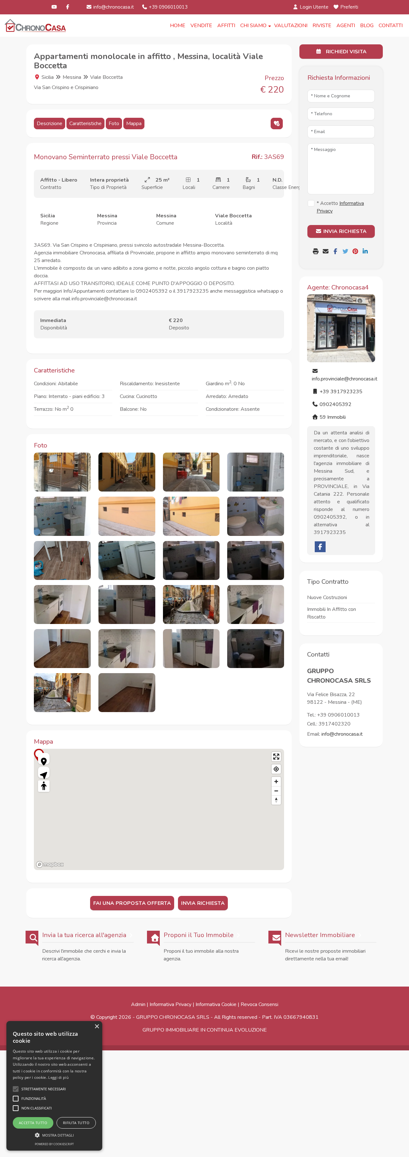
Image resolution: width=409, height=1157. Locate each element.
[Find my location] (276, 769)
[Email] (326, 251)
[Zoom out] (276, 790)
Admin (138, 1004)
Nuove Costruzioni (327, 597)
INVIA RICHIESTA (344, 231)
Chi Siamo (253, 25)
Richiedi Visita (345, 51)
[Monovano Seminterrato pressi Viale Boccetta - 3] (191, 472)
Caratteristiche (85, 123)
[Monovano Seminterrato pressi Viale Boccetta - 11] (191, 560)
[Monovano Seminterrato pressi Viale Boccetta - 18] (126, 648)
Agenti (345, 25)
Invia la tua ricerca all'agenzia (84, 935)
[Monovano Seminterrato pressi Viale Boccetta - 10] (126, 560)
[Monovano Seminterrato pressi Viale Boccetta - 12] (255, 560)
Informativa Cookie (216, 1004)
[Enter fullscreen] (276, 756)
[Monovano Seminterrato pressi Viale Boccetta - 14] (126, 604)
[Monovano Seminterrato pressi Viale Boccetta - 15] (191, 604)
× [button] (96, 1026)
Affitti (226, 25)
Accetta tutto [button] (33, 1122)
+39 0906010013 (168, 7)
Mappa (134, 123)
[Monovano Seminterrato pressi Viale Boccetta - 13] (62, 604)
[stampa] (316, 251)
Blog (367, 25)
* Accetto (340, 207)
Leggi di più (58, 1077)
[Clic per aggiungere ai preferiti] (277, 123)
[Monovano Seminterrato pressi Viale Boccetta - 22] (126, 692)
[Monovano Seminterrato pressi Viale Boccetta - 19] (191, 648)
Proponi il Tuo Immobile (199, 935)
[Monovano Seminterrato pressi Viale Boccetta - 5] (62, 516)
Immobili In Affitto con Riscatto (331, 613)
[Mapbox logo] (50, 864)
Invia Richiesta (203, 903)
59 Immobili (332, 417)
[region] (159, 809)
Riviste (322, 25)
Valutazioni (290, 25)
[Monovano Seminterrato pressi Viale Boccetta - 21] (62, 692)
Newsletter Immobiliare (320, 935)
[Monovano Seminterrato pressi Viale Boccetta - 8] (255, 516)
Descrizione (49, 123)
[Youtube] (54, 7)
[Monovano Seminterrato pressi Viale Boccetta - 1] (62, 472)
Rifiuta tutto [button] (76, 1122)
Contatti (391, 25)
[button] (54, 1135)
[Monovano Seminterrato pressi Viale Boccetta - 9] (62, 560)
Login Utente (313, 7)
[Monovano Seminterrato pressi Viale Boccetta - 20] (255, 648)
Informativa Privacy (170, 1004)
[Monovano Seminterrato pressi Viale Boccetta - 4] (255, 472)
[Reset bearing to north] (276, 800)
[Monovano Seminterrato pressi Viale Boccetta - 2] (126, 472)
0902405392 (334, 404)
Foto (114, 123)
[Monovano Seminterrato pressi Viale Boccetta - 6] (126, 516)
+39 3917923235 (340, 391)
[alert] (54, 1086)
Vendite (201, 25)
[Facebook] (68, 7)
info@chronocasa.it (113, 7)
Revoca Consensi (259, 1004)
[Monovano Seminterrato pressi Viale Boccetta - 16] (255, 604)
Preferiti (348, 7)
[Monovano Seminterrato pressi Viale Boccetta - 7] (191, 516)
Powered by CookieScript (54, 1144)
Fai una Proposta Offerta (132, 903)
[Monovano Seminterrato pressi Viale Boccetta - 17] (62, 648)
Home (177, 25)
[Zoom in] (276, 781)
